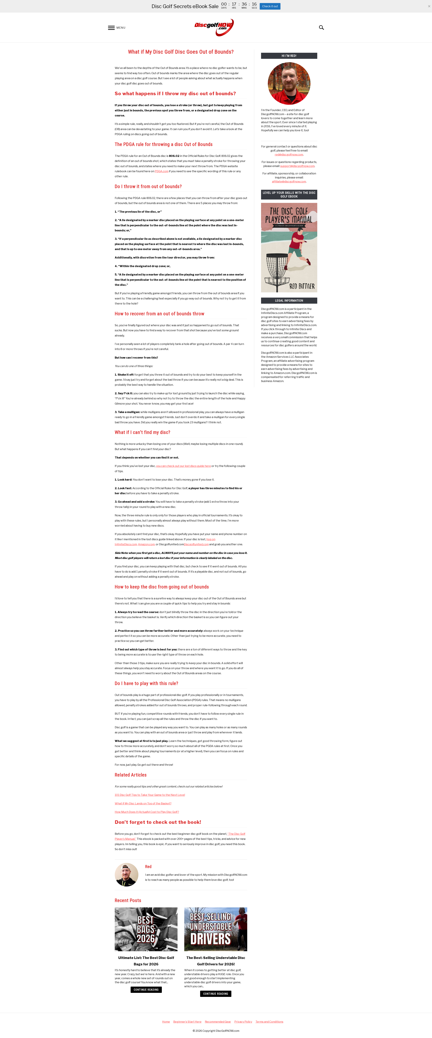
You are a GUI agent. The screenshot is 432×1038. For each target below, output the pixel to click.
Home (166, 1021)
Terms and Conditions (269, 1021)
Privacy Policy (243, 1021)
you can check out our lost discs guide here (183, 466)
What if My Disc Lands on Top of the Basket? (143, 803)
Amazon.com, (146, 544)
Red (148, 866)
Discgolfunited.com (196, 544)
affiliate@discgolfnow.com (289, 181)
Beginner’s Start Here (187, 1021)
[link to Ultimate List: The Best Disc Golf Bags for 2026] (146, 929)
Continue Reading (146, 989)
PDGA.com (161, 171)
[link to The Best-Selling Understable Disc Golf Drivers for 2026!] (215, 929)
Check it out (270, 6)
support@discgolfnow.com (297, 166)
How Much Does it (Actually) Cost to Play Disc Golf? (147, 812)
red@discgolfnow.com (289, 154)
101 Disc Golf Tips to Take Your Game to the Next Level (150, 795)
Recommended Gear (218, 1021)
